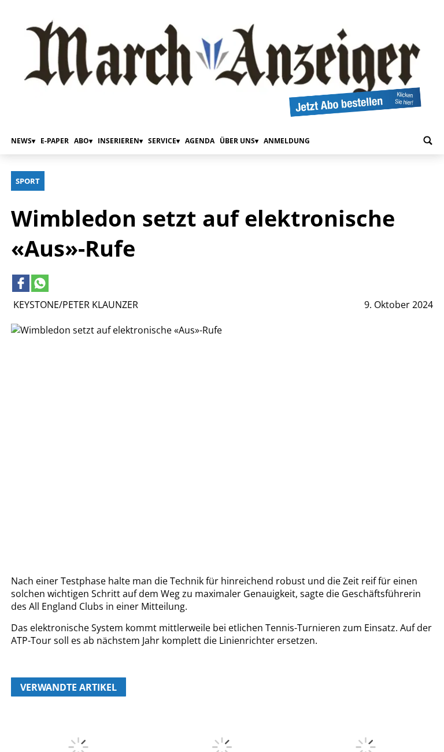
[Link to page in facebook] (20, 283)
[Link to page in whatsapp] (40, 283)
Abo (81, 141)
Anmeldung (287, 141)
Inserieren (118, 141)
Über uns (237, 141)
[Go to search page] (428, 140)
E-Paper (54, 141)
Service (162, 141)
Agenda (199, 141)
